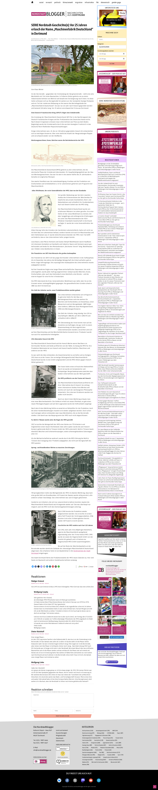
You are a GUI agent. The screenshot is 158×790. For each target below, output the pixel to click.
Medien (94, 747)
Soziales (111, 754)
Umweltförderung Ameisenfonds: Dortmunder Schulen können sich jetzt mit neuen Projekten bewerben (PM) (110, 264)
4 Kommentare (50, 40)
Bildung (100, 733)
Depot (120, 733)
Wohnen (85, 764)
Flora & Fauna (108, 738)
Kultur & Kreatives (115, 745)
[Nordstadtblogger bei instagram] (99, 780)
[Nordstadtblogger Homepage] (32, 3)
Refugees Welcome (88, 754)
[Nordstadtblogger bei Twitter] (75, 780)
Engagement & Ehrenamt (103, 735)
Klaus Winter (54, 39)
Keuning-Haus (87, 745)
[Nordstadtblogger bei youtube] (91, 780)
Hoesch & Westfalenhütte (74, 39)
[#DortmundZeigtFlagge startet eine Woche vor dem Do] (105, 586)
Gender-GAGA (116, 2)
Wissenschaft (115, 762)
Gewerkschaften (111, 740)
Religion (101, 754)
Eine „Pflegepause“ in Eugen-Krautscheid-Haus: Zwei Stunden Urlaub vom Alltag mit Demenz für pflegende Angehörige (111, 473)
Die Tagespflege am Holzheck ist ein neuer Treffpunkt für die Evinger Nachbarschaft (111, 331)
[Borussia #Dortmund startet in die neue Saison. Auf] (119, 625)
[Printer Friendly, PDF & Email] (86, 566)
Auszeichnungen (61, 733)
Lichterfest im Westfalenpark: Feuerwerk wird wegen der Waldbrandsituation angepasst (109, 178)
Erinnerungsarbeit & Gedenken (91, 738)
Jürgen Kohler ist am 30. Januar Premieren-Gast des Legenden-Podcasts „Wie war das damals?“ (111, 282)
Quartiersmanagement (89, 752)
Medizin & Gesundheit (107, 747)
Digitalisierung (87, 735)
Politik (98, 750)
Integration (95, 742)
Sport (120, 754)
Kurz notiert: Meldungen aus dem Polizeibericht (111, 229)
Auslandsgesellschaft (103, 730)
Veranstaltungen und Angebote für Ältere (111, 397)
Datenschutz (60, 741)
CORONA (110, 733)
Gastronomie (87, 740)
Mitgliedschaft (61, 735)
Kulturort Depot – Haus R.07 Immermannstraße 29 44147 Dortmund (42, 732)
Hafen (85, 742)
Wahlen (85, 762)
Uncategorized (87, 759)
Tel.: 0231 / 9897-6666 (40, 740)
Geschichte (64, 39)
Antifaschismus (87, 730)
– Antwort (46, 583)
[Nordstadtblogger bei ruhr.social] (83, 780)
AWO (115, 730)
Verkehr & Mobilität (115, 759)
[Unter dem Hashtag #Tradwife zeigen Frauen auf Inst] (105, 625)
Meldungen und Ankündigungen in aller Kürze (111, 168)
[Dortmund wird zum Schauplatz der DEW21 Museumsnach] (119, 586)
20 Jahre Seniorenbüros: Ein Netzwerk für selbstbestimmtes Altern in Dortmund (111, 489)
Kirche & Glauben (100, 745)
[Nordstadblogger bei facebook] (67, 780)
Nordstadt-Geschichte (87, 39)
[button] (33, 566)
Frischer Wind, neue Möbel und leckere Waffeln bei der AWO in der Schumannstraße (111, 369)
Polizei (108, 750)
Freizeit (119, 738)
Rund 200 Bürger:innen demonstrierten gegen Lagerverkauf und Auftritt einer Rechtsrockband (111, 406)
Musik (120, 747)
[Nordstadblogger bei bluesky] (59, 780)
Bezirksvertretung (88, 733)
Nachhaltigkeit (87, 750)
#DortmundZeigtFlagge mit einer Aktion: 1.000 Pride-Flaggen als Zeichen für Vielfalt (111, 453)
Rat (101, 752)
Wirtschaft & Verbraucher (38, 40)
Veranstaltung (100, 759)
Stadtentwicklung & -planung (91, 757)
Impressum (59, 738)
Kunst (85, 747)
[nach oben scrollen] (154, 786)
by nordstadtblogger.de (79, 786)
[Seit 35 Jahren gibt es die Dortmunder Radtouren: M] (119, 606)
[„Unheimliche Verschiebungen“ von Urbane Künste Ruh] (105, 606)
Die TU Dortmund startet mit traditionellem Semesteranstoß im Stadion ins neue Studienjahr (110, 211)
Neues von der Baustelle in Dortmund (110, 341)
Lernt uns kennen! (62, 730)
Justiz (118, 742)
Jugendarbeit (108, 742)
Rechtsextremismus (113, 752)
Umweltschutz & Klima (110, 757)
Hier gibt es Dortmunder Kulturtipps (112, 198)
